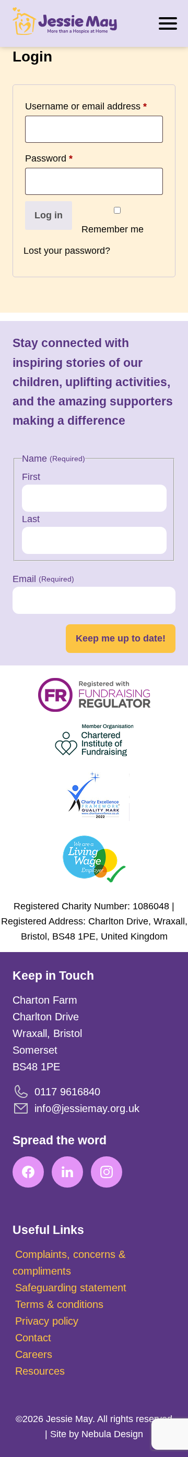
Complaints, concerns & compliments (69, 1263)
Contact (33, 1337)
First (31, 477)
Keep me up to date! (121, 638)
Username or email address (86, 104)
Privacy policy (46, 1321)
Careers (33, 1354)
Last (31, 519)
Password (49, 156)
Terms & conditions (59, 1304)
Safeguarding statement (70, 1287)
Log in (48, 215)
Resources (40, 1371)
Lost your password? (67, 250)
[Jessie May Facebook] (28, 1172)
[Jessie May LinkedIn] (67, 1172)
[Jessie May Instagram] (106, 1172)
